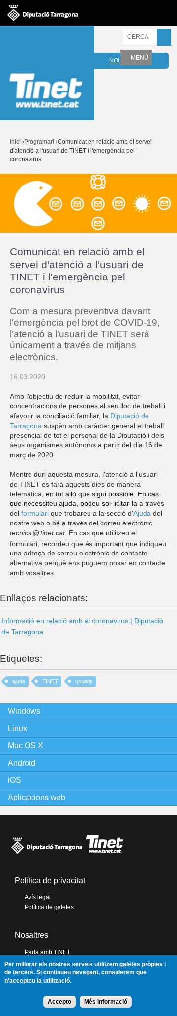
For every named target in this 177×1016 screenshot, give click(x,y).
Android (21, 763)
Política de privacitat (50, 880)
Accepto (59, 1001)
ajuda (18, 681)
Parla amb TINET (47, 952)
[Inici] (47, 74)
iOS (14, 780)
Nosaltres (31, 935)
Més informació (105, 1001)
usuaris (84, 681)
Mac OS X (25, 745)
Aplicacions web (36, 797)
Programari (39, 141)
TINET (50, 681)
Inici (15, 141)
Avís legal (38, 897)
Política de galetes (49, 907)
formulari (35, 513)
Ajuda (142, 513)
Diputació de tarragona (43, 13)
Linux (17, 728)
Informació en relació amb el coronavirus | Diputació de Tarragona (82, 626)
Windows (24, 711)
